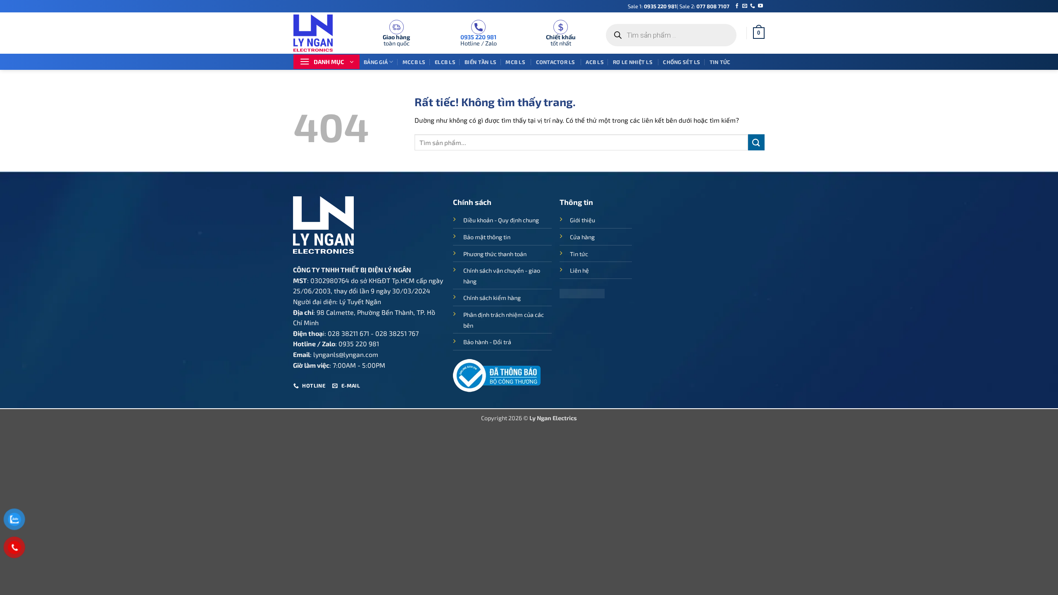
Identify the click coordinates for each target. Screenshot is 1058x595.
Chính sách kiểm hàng (492, 297)
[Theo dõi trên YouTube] (760, 6)
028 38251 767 (397, 333)
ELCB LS (445, 62)
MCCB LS (414, 62)
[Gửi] (756, 142)
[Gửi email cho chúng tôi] (744, 6)
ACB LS (595, 62)
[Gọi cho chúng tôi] (752, 6)
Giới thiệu (582, 220)
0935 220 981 (660, 6)
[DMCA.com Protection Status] (582, 293)
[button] (759, 33)
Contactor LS (556, 62)
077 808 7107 (712, 6)
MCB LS (516, 62)
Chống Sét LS (681, 62)
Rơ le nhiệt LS (633, 62)
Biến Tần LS (480, 62)
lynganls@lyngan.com (345, 354)
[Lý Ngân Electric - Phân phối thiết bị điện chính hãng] (318, 33)
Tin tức (720, 62)
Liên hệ (579, 270)
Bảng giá (376, 62)
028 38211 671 (348, 333)
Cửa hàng (582, 236)
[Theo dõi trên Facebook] (736, 6)
